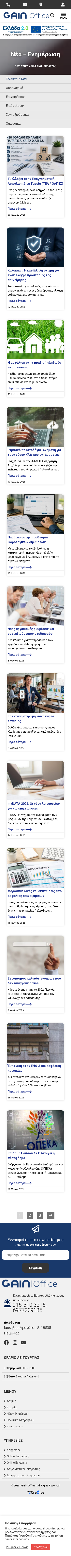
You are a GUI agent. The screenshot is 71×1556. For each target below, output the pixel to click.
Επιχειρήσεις (15, 97)
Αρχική (11, 1401)
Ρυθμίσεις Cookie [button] (17, 1547)
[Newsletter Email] (35, 1255)
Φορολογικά (14, 88)
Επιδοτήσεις (15, 106)
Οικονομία (13, 123)
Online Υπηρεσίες (18, 1456)
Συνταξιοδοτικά (17, 115)
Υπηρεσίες (14, 1450)
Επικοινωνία (15, 1426)
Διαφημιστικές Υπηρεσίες (24, 1475)
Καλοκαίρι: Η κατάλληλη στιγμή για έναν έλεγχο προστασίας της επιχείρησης (33, 275)
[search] (55, 15)
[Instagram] (15, 1342)
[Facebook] (6, 1342)
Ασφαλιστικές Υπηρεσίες (23, 1469)
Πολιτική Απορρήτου (20, 1420)
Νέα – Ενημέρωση (18, 1413)
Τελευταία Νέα (16, 79)
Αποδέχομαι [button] (41, 1546)
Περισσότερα (17, 208)
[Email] (23, 1342)
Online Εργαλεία (17, 1462)
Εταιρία (12, 1407)
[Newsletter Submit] (35, 1268)
